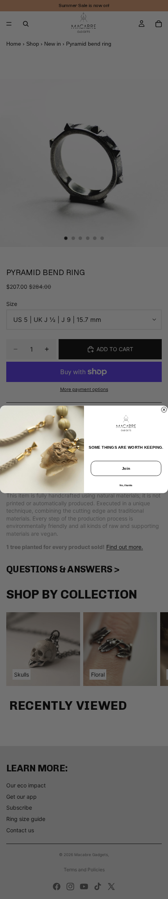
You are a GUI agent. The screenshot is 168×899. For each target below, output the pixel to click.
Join (126, 468)
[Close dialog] (164, 409)
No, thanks (126, 485)
